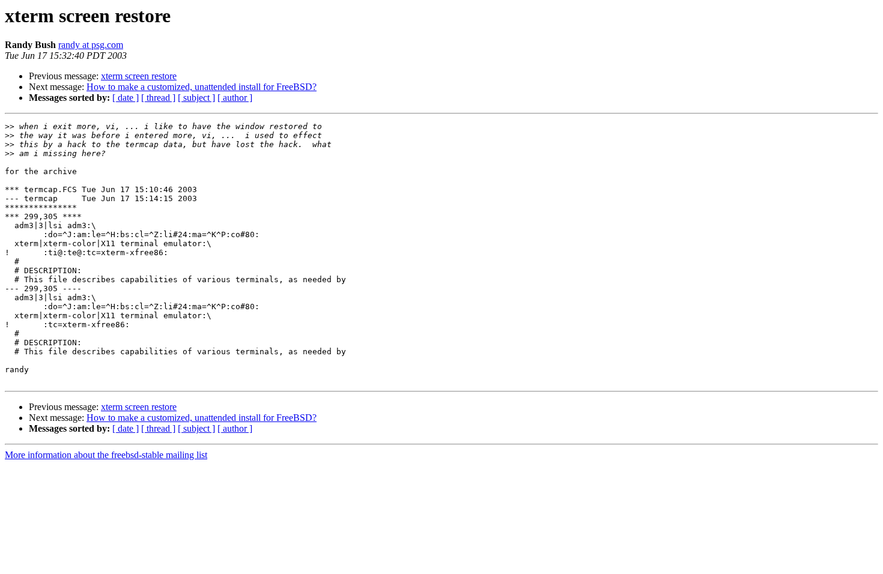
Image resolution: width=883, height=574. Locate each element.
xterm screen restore (139, 76)
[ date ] (125, 97)
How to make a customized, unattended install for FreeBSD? (201, 87)
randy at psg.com (90, 45)
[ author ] (234, 97)
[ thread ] (158, 97)
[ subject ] (196, 97)
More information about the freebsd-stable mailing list (106, 455)
